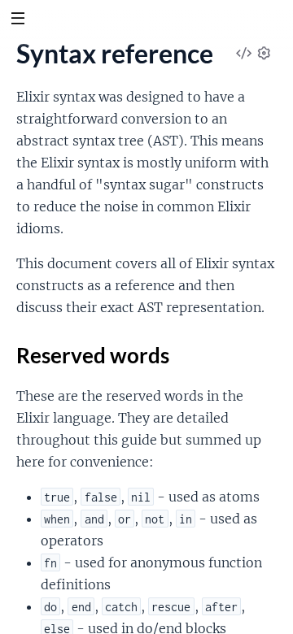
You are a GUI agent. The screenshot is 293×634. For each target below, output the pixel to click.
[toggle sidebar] (17, 20)
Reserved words (92, 355)
